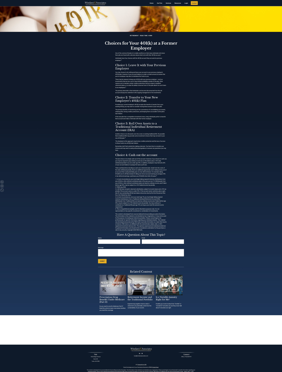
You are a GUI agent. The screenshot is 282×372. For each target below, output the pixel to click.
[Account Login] (2, 186)
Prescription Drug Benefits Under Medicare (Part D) (112, 299)
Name (100, 238)
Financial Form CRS (142, 364)
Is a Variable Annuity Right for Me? (166, 298)
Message (100, 247)
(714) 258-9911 (188, 356)
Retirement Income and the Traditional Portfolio (140, 298)
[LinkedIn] (2, 182)
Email (143, 238)
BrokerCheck (155, 367)
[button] (151, 3)
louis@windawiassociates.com (141, 355)
